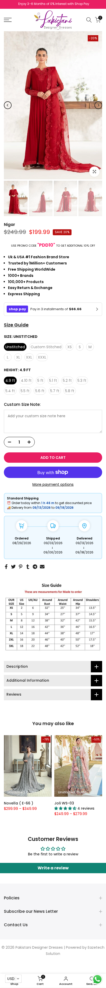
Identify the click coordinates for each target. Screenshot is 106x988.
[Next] (98, 105)
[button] (13, 979)
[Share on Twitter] (13, 566)
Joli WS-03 (64, 802)
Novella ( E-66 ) (18, 802)
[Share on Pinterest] (20, 566)
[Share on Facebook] (6, 566)
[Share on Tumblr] (27, 566)
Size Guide (16, 325)
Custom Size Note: (22, 404)
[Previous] (8, 105)
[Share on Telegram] (35, 566)
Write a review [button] (53, 868)
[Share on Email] (42, 566)
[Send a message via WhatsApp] (97, 979)
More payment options (53, 484)
